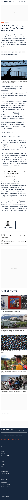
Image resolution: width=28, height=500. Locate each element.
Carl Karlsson (5, 49)
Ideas (2, 22)
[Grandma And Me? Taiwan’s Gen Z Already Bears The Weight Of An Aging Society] (14, 322)
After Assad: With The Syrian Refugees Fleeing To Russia (13, 391)
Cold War (5, 144)
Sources (3, 449)
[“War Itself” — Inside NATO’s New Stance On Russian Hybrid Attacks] (14, 342)
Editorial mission (4, 466)
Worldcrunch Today (5, 484)
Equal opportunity (5, 471)
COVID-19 (16, 113)
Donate (2, 489)
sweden (6, 22)
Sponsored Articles (5, 455)
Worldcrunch (20, 226)
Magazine (3, 446)
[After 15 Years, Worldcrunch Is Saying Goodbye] (14, 303)
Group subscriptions (5, 486)
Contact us (3, 469)
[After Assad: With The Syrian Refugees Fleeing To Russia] (14, 383)
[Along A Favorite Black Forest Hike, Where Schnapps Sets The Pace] (14, 362)
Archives (3, 451)
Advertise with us (5, 473)
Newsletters (4, 482)
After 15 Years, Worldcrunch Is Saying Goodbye (11, 311)
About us (3, 464)
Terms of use (3, 497)
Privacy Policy (10, 497)
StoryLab (3, 453)
